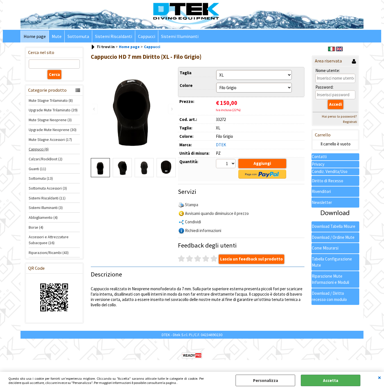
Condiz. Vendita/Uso (329, 171)
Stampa (191, 204)
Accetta (330, 380)
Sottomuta (78, 36)
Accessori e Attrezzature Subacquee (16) (49, 239)
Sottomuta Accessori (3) (48, 188)
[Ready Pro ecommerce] (192, 355)
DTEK (221, 144)
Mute (57, 36)
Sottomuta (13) (41, 178)
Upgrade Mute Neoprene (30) (52, 129)
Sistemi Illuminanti (179, 36)
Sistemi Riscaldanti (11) (47, 198)
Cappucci (146, 36)
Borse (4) (36, 227)
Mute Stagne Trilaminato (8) (51, 100)
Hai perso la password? (339, 116)
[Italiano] (331, 49)
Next (171, 109)
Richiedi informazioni (203, 230)
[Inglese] (339, 49)
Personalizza (265, 380)
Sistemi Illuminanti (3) (46, 207)
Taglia (185, 72)
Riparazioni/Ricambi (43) (49, 252)
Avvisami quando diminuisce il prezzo (217, 213)
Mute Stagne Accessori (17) (50, 139)
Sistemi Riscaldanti (113, 36)
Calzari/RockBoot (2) (45, 158)
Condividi (193, 221)
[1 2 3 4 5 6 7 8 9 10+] (226, 164)
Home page (35, 36)
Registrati (350, 122)
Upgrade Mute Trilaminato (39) (53, 110)
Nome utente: (327, 70)
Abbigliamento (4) (43, 217)
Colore (186, 85)
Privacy (318, 164)
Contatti (319, 156)
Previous (94, 109)
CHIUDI (379, 377)
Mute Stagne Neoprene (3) (50, 119)
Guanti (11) (37, 168)
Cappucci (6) (39, 149)
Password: (324, 87)
